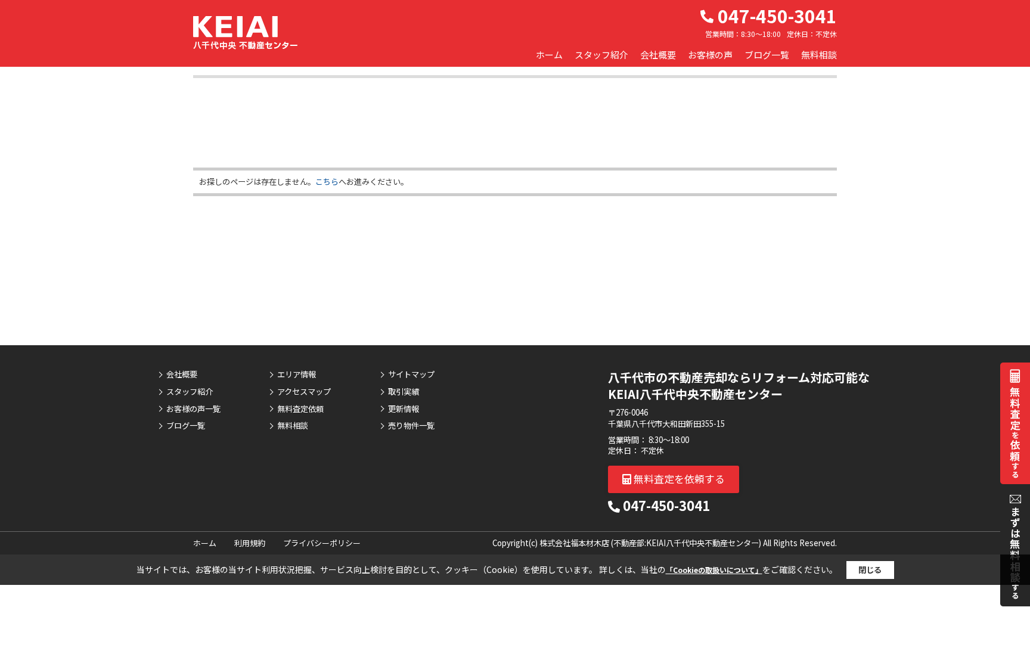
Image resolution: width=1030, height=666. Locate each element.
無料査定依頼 (300, 409)
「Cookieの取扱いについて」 (714, 570)
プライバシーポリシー (322, 543)
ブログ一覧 (766, 54)
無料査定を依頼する (678, 478)
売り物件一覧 (411, 425)
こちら (327, 181)
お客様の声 (710, 54)
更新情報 (403, 409)
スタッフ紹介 (601, 54)
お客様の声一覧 (193, 409)
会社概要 (658, 54)
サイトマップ (411, 374)
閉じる (870, 569)
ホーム (549, 54)
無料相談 (819, 54)
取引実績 (403, 391)
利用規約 (249, 543)
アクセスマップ (304, 391)
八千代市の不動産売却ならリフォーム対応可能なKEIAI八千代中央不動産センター (739, 385)
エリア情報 (296, 374)
